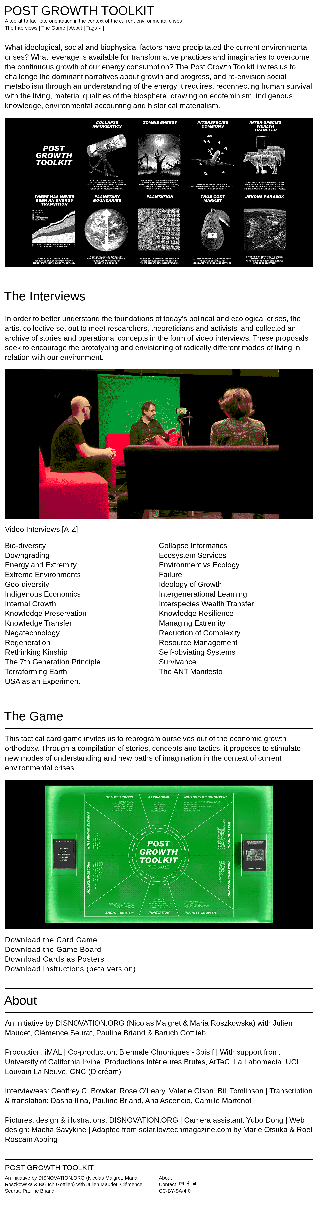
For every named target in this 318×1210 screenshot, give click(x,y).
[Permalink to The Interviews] (159, 444)
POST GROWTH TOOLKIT (79, 11)
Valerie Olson (191, 1091)
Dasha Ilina (69, 1100)
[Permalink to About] (159, 192)
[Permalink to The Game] (159, 854)
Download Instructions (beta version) (70, 969)
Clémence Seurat (63, 1033)
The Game (53, 28)
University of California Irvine (53, 1062)
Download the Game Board (53, 949)
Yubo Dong (264, 1120)
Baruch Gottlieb (180, 1033)
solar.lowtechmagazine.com (185, 1129)
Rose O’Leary (142, 1091)
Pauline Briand (120, 1033)
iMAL (53, 1052)
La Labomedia (258, 1062)
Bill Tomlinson (241, 1091)
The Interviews (21, 28)
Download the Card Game (51, 940)
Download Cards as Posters (54, 959)
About (75, 28)
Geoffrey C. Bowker (83, 1091)
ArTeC (219, 1062)
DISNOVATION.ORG (89, 1023)
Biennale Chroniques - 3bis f (166, 1052)
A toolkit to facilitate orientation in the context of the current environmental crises (93, 21)
